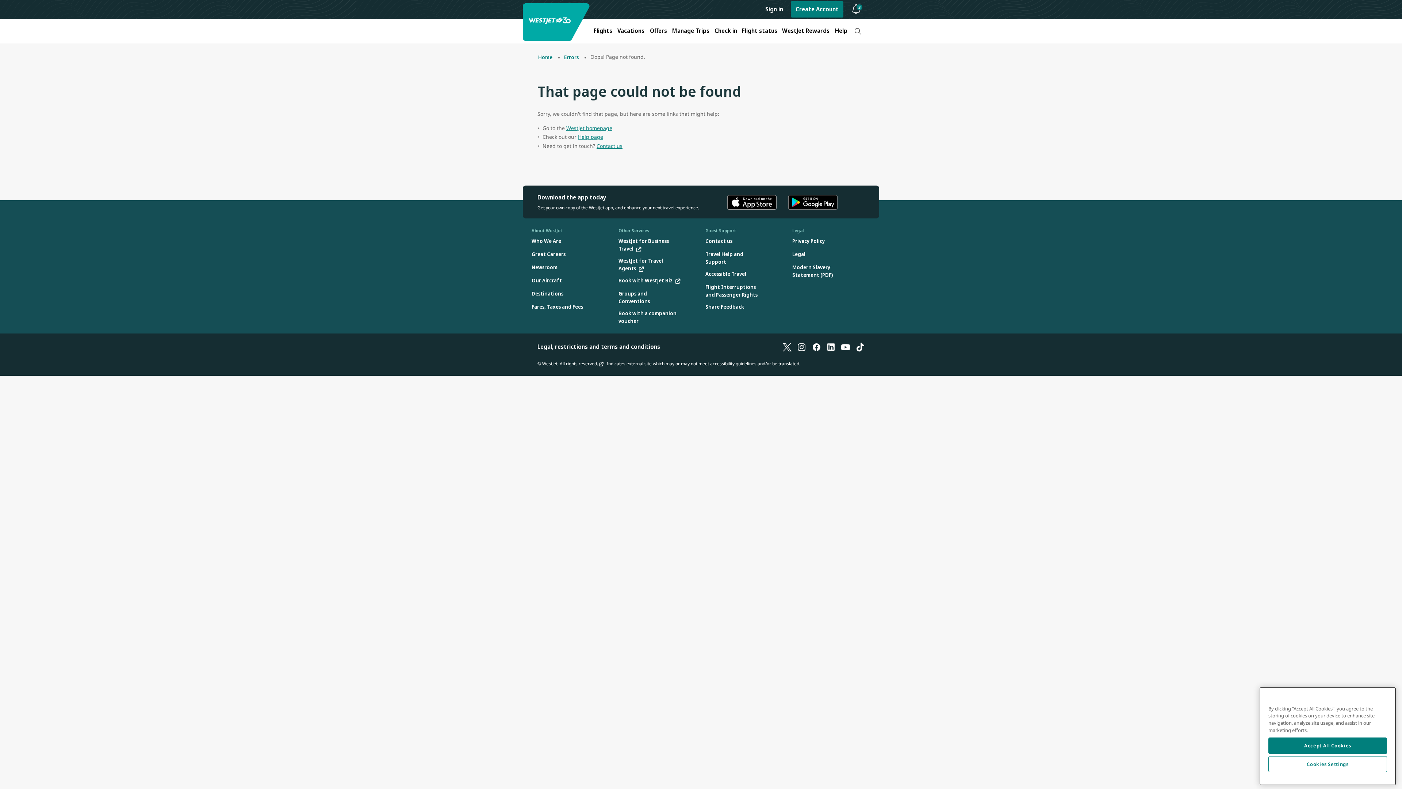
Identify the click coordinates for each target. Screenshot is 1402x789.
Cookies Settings (1328, 764)
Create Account (817, 9)
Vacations (630, 31)
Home (545, 57)
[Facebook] (816, 347)
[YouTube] (845, 347)
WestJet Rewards (806, 31)
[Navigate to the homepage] (557, 22)
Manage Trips (690, 31)
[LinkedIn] (831, 347)
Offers (658, 31)
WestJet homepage (589, 128)
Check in (726, 31)
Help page (590, 136)
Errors (571, 57)
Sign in (774, 9)
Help (841, 31)
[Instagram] (801, 347)
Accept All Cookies (1327, 745)
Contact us (610, 145)
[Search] (857, 31)
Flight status (759, 31)
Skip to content (6, 14)
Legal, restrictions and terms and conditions (598, 347)
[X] (787, 347)
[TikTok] (860, 347)
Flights (603, 31)
